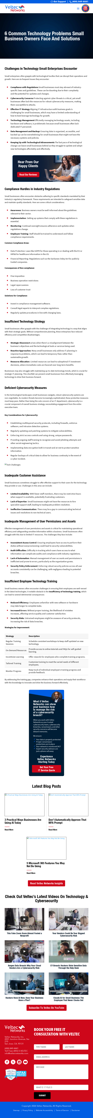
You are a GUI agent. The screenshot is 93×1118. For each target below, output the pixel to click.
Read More (9, 829)
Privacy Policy (28, 1110)
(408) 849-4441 (80, 2)
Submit (42, 1095)
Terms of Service (62, 1110)
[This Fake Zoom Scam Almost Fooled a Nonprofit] (24, 919)
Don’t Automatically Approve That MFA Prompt (67, 821)
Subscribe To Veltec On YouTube (46, 1007)
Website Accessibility (44, 1110)
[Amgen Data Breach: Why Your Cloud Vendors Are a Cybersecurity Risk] (24, 951)
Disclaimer (76, 1110)
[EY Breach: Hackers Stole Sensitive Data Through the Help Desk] (68, 951)
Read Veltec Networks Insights (46, 883)
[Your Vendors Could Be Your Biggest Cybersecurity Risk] (68, 919)
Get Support (60, 2)
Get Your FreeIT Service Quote (46, 769)
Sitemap (16, 1110)
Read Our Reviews (28, 174)
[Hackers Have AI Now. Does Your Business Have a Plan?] (24, 983)
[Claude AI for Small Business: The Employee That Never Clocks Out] (68, 983)
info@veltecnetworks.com (16, 1053)
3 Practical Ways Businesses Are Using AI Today (23, 821)
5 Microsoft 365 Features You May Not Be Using (46, 865)
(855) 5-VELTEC (21, 1051)
